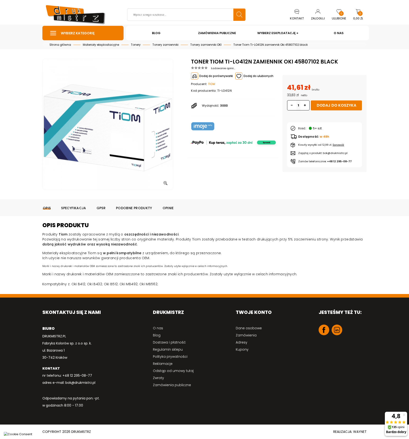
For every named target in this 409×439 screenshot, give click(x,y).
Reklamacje (163, 363)
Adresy (241, 342)
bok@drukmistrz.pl (80, 382)
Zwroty (158, 378)
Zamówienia (246, 335)
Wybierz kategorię (77, 33)
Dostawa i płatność (169, 342)
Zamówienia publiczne (172, 385)
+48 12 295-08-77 (339, 161)
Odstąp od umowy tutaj (173, 370)
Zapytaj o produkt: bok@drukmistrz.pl (322, 153)
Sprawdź (338, 145)
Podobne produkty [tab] (134, 208)
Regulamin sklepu (168, 349)
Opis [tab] (47, 208)
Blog (156, 335)
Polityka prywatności (170, 356)
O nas (158, 328)
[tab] (279, 67)
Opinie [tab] (168, 208)
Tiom (211, 84)
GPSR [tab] (101, 208)
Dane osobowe (249, 328)
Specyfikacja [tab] (73, 208)
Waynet (360, 431)
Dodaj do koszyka (336, 105)
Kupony (242, 349)
